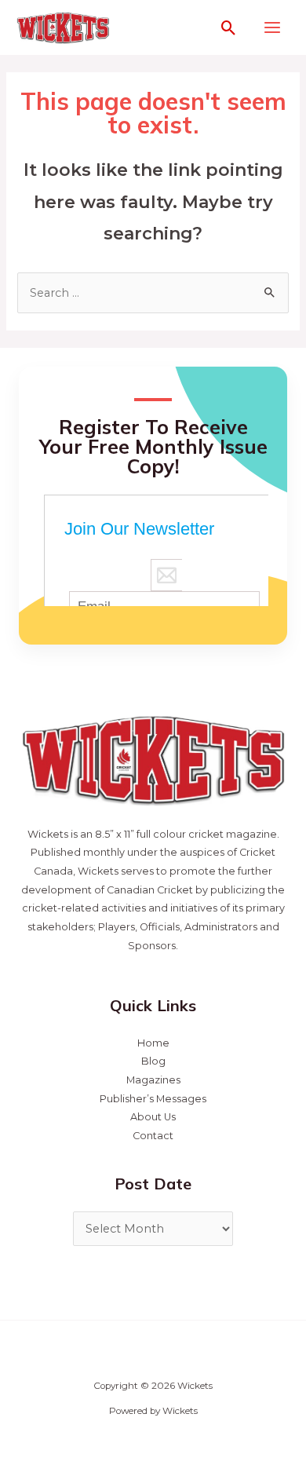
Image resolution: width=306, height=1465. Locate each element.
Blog (153, 1061)
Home (153, 1043)
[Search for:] (152, 293)
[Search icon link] (229, 28)
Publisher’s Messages (153, 1099)
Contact (153, 1136)
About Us (153, 1117)
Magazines (153, 1080)
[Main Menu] (272, 27)
